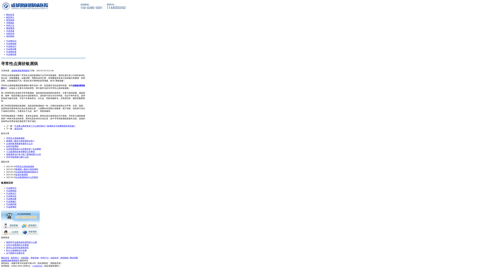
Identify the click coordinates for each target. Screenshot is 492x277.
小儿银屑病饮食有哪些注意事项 (20, 152)
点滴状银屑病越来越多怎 (27, 172)
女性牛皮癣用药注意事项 (17, 245)
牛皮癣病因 (11, 44)
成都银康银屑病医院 (20, 71)
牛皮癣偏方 (11, 201)
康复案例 (10, 28)
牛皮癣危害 (11, 54)
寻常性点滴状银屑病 (15, 138)
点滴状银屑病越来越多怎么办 (19, 143)
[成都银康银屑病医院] (64, 10)
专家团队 (10, 23)
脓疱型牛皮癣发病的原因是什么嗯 (21, 242)
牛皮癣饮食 (11, 52)
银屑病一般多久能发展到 (27, 169)
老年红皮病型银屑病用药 (17, 248)
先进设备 (10, 31)
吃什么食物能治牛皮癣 (16, 250)
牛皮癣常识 (11, 41)
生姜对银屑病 (12, 146)
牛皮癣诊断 (11, 49)
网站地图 (74, 258)
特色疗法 (10, 25)
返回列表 (18, 129)
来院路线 (10, 36)
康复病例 (35, 258)
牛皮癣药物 (11, 204)
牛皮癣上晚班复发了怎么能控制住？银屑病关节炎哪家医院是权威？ (45, 126)
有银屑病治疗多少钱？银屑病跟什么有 (23, 154)
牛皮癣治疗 (11, 46)
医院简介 (10, 17)
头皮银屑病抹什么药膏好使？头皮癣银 (23, 149)
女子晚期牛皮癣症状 (15, 253)
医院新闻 (10, 20)
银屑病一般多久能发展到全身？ (20, 141)
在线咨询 (10, 33)
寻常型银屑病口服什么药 (17, 157)
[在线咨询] (20, 235)
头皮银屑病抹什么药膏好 (27, 177)
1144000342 (37, 266)
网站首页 (10, 15)
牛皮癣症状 (11, 196)
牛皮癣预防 (11, 207)
